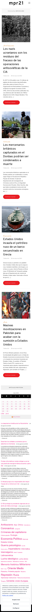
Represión (6, 574)
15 (28, 404)
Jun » (7, 414)
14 (24, 404)
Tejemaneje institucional (8, 578)
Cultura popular (5, 535)
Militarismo (24, 564)
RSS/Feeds (16, 417)
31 (7, 411)
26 (16, 409)
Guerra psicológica (11, 545)
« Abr (2, 414)
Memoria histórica (10, 564)
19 (16, 406)
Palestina (4, 571)
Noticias (6, 142)
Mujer (5, 568)
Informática (25, 549)
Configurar (16, 608)
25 (12, 409)
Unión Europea (21, 580)
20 (20, 406)
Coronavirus (7, 528)
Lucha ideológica (9, 558)
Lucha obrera (23, 559)
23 (3, 409)
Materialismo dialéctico (6, 561)
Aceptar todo (16, 599)
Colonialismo (27, 525)
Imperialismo (14, 548)
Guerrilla (23, 545)
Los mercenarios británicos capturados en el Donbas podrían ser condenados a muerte (16, 154)
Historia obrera (4, 549)
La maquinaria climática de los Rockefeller (14, 423)
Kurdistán (20, 552)
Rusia (16, 574)
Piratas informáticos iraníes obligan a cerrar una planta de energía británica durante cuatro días (16, 464)
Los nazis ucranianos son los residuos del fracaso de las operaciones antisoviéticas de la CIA (15, 60)
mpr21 (16, 3)
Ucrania (10, 580)
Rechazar (16, 604)
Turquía (3, 581)
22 (29, 406)
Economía (7, 236)
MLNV (2, 568)
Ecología (13, 535)
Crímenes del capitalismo (13, 532)
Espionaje (25, 539)
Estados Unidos (7, 542)
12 (16, 404)
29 (29, 409)
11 (11, 404)
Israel (15, 552)
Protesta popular (14, 571)
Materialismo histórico (18, 561)
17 (7, 406)
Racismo (23, 571)
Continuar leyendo (11, 102)
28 (24, 409)
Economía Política (11, 538)
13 (20, 404)
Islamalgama (7, 551)
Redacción (6, 75)
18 (11, 406)
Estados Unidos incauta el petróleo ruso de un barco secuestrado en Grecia (15, 247)
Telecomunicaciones (23, 578)
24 (7, 409)
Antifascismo (8, 46)
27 (20, 409)
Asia (5, 322)
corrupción (17, 529)
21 (24, 406)
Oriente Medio (16, 568)
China (20, 524)
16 (3, 406)
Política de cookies (7, 595)
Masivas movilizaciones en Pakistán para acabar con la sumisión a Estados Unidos (15, 335)
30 (3, 411)
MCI (26, 561)
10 (7, 404)
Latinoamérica (7, 555)
